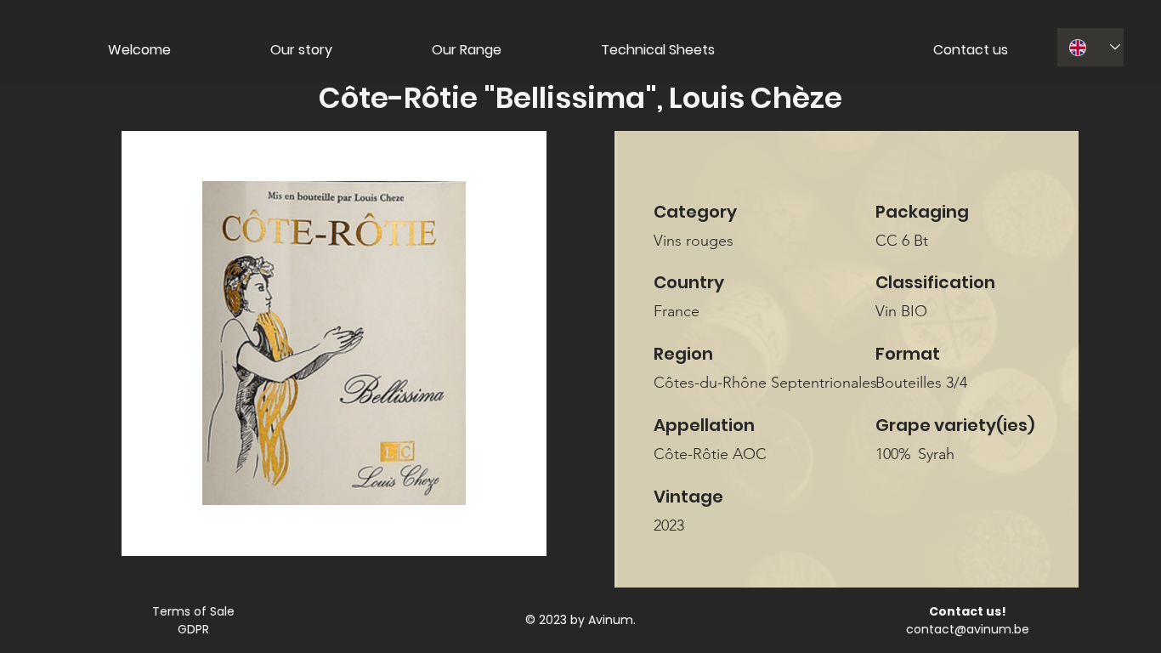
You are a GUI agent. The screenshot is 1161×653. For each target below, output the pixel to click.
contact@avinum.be (967, 629)
